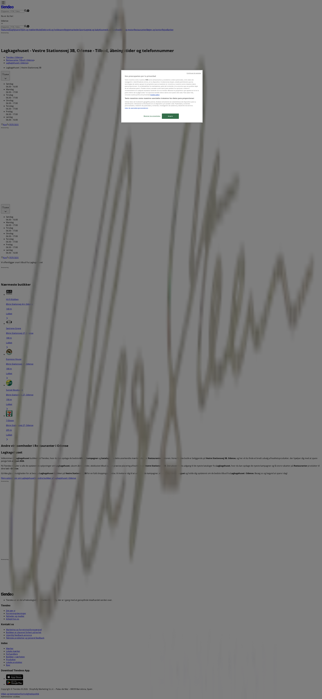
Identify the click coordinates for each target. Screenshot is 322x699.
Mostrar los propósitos (152, 116)
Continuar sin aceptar (194, 73)
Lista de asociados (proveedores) (136, 108)
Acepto (170, 116)
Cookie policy (154, 95)
